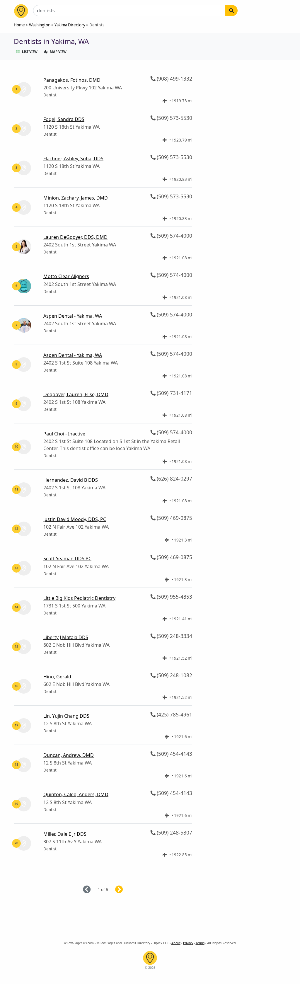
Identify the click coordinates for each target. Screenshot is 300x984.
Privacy (188, 943)
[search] (231, 10)
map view (58, 52)
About (175, 943)
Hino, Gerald (57, 676)
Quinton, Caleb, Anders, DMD (75, 794)
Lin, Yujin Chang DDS (66, 716)
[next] (126, 890)
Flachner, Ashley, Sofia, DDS (73, 158)
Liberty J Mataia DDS (65, 637)
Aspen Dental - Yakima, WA (72, 316)
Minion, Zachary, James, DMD (75, 198)
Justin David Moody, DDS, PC (74, 519)
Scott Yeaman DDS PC (67, 558)
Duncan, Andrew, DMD (68, 755)
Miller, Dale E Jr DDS (64, 834)
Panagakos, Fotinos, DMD (71, 80)
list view (30, 52)
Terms (200, 943)
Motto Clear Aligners (66, 276)
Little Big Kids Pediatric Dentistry (79, 598)
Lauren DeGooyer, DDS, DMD (75, 237)
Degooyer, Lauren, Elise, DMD (75, 394)
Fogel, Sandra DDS (63, 119)
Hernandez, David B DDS (70, 480)
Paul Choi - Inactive (64, 433)
